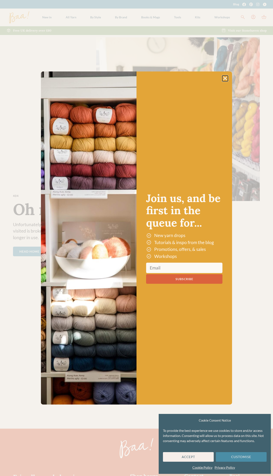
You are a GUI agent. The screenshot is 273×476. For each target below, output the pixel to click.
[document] (136, 238)
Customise (241, 457)
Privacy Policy (225, 467)
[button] (225, 78)
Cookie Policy (202, 467)
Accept (188, 457)
